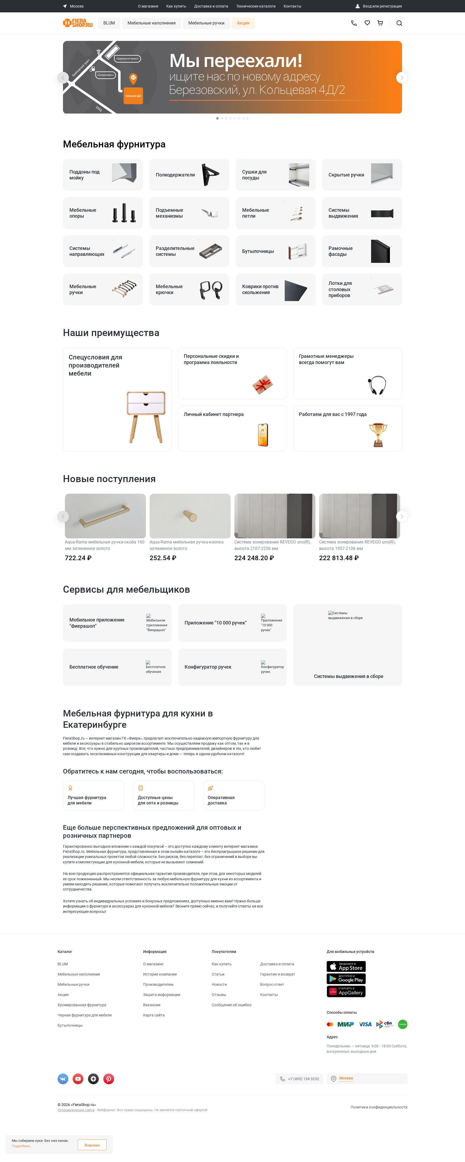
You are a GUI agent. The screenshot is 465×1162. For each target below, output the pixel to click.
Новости (219, 984)
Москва (346, 1078)
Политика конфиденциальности (379, 1107)
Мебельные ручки (206, 23)
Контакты (292, 6)
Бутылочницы (70, 1025)
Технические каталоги (256, 6)
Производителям (158, 984)
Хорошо (92, 1145)
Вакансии (151, 1005)
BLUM (109, 23)
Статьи (218, 974)
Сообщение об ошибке (231, 1005)
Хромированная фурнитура (82, 1005)
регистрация (391, 6)
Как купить (176, 6)
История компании (160, 974)
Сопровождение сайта (76, 1110)
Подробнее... (22, 1146)
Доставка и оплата (211, 6)
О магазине (148, 6)
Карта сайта (154, 1015)
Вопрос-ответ (272, 984)
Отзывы (219, 995)
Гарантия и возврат (277, 974)
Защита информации (161, 995)
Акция (243, 23)
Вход (367, 6)
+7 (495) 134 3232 (303, 1079)
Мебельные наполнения (152, 23)
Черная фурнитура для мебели (85, 1015)
